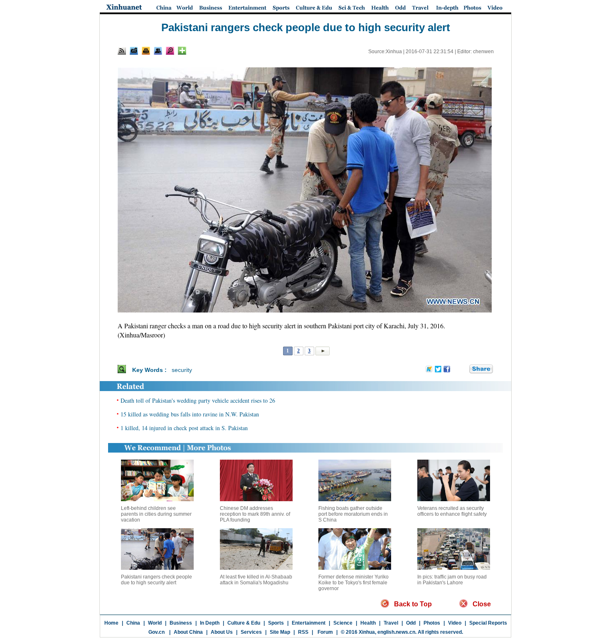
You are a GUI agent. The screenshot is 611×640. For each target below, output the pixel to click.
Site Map (280, 632)
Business (181, 623)
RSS (303, 632)
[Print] (146, 51)
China (133, 623)
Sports (276, 623)
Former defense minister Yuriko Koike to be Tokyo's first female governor (353, 582)
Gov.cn (156, 632)
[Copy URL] (158, 51)
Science (342, 623)
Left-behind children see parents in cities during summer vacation (156, 514)
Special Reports (488, 623)
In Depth (209, 623)
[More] (182, 51)
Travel (391, 623)
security (182, 370)
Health (368, 623)
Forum (324, 632)
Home (111, 623)
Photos (432, 623)
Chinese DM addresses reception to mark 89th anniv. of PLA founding (255, 514)
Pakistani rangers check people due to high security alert (156, 580)
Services (251, 632)
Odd (411, 623)
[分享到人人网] (463, 369)
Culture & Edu (243, 623)
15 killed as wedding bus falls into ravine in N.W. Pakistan (190, 414)
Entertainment (308, 623)
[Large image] (170, 51)
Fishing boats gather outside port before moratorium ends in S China (353, 514)
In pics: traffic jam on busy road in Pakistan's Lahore (452, 580)
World (155, 623)
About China (188, 632)
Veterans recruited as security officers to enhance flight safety (452, 511)
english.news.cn (396, 632)
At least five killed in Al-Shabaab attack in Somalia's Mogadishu (256, 580)
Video (454, 623)
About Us (222, 632)
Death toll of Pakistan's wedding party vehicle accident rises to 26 (198, 400)
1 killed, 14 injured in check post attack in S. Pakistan (184, 428)
